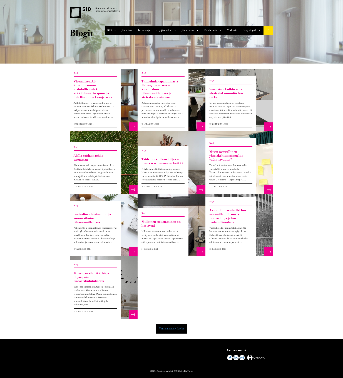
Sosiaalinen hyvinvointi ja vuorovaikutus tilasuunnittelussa (92, 218)
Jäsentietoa (188, 30)
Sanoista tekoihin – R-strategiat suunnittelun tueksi (226, 93)
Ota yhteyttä (249, 30)
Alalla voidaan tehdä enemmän (88, 157)
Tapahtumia (210, 30)
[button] (268, 30)
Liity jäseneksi (163, 30)
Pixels (189, 371)
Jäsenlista (126, 30)
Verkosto (232, 30)
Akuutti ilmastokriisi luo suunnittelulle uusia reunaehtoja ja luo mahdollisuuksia (227, 216)
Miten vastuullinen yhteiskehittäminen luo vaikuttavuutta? (226, 156)
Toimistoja (144, 30)
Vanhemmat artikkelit (171, 328)
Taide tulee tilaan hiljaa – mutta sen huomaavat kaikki (162, 161)
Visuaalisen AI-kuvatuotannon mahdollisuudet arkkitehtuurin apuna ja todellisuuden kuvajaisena (93, 89)
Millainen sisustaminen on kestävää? (161, 224)
